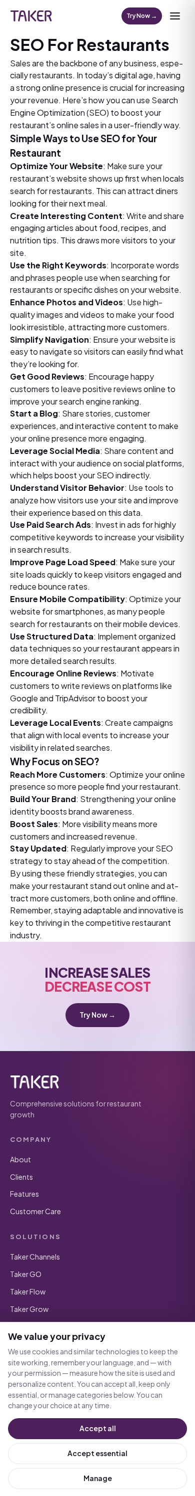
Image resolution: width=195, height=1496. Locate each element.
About (20, 1159)
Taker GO (26, 1274)
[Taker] (31, 16)
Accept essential (98, 1453)
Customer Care (35, 1211)
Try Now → (141, 15)
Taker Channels (35, 1256)
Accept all (98, 1428)
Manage (98, 1478)
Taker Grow (29, 1308)
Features (24, 1193)
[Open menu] (175, 16)
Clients (21, 1176)
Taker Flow (28, 1291)
